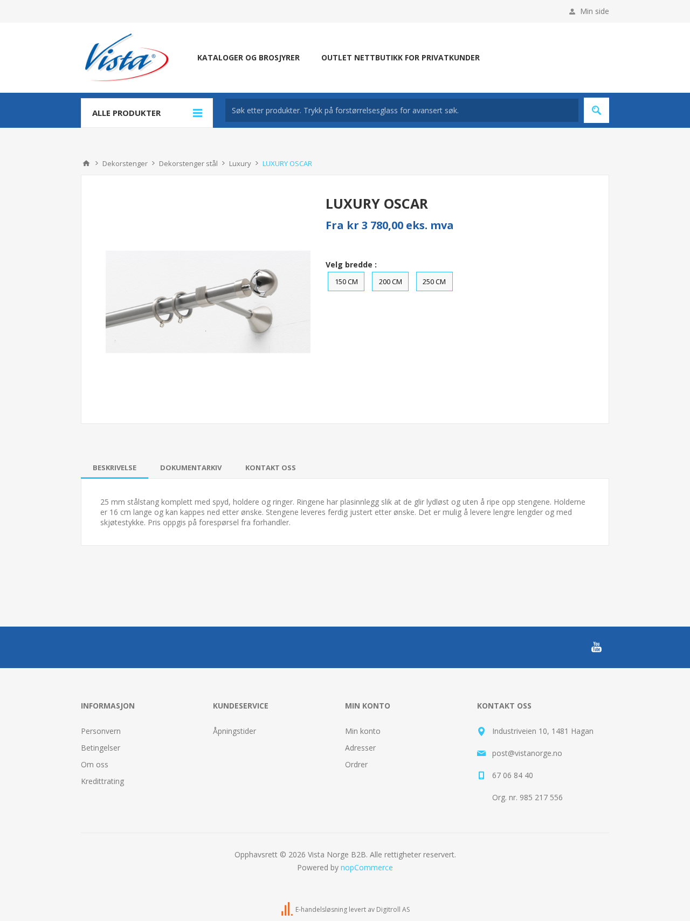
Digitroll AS (393, 909)
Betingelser (100, 748)
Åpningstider (234, 731)
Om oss (94, 764)
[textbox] (401, 110)
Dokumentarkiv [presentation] (191, 467)
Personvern (101, 731)
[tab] (114, 467)
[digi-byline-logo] (287, 909)
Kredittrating (102, 781)
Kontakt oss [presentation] (270, 467)
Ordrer (356, 764)
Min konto (363, 731)
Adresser (360, 748)
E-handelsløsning (321, 909)
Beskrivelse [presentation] (114, 467)
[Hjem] (86, 163)
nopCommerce (367, 867)
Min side (594, 11)
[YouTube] (596, 647)
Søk (596, 110)
